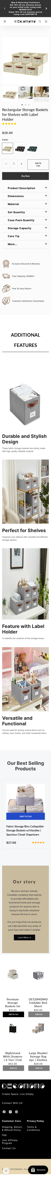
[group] (25, 8)
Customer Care (11, 1121)
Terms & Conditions (33, 1128)
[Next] (46, 8)
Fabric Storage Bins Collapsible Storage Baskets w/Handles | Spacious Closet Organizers (24, 830)
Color (5, 139)
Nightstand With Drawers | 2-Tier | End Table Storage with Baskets (12, 1056)
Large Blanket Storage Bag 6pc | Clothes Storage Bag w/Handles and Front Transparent (38, 1056)
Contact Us (9, 1148)
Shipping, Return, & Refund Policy (12, 1128)
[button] (22, 104)
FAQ (4, 1135)
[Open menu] (5, 21)
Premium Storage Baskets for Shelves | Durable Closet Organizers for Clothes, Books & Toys (13, 1002)
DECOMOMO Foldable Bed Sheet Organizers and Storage (38, 1002)
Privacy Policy (35, 1121)
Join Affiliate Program (9, 1142)
